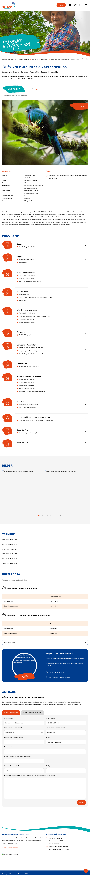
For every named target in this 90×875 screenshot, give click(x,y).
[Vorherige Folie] (30, 515)
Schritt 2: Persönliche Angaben (32, 712)
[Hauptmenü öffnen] (86, 5)
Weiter (81, 802)
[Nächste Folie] (60, 515)
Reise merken (31, 89)
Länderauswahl (24, 59)
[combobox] (66, 723)
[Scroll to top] (86, 871)
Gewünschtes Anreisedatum (13, 728)
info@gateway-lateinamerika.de (58, 846)
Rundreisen (44, 59)
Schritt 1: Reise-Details (11, 712)
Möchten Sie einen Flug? (11, 766)
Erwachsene (8, 747)
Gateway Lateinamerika (9, 59)
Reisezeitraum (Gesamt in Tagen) (14, 737)
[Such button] (80, 5)
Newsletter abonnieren (11, 847)
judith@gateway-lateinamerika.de (59, 677)
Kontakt (61, 5)
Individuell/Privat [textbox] (53, 723)
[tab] (38, 515)
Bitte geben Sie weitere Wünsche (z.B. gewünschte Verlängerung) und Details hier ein (29, 775)
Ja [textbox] (7, 770)
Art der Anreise (51, 718)
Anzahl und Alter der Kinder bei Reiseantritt (17, 756)
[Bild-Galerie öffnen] (17, 485)
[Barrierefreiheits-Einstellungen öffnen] (70, 5)
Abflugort (49, 766)
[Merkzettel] (75, 5)
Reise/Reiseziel (8, 718)
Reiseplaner (74, 663)
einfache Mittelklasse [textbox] (54, 742)
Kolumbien (35, 59)
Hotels (48, 737)
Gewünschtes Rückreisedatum (55, 728)
